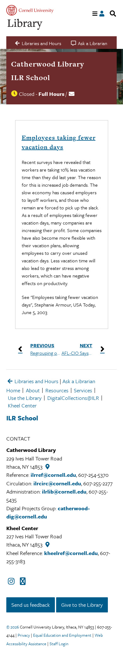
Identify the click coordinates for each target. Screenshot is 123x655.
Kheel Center (22, 405)
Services (83, 390)
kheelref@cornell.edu (71, 553)
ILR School (30, 78)
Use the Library (25, 398)
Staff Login (59, 643)
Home (13, 390)
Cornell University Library (25, 24)
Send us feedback (30, 605)
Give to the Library (82, 605)
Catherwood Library (47, 64)
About (33, 390)
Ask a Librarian (78, 381)
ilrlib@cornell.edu (64, 491)
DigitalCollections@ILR (73, 398)
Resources (56, 390)
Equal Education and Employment (62, 635)
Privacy (24, 635)
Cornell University (30, 10)
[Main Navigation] (95, 13)
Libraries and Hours (35, 381)
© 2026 (12, 627)
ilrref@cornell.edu (53, 475)
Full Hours (51, 94)
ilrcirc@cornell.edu (57, 483)
